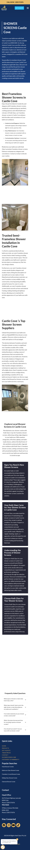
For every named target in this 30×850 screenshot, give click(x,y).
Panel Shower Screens (8, 766)
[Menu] (28, 8)
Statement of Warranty (10, 759)
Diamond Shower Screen (8, 781)
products (5, 748)
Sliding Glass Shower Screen (9, 778)
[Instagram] (9, 825)
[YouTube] (13, 825)
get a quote (6, 750)
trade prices (6, 752)
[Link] (4, 8)
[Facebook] (4, 825)
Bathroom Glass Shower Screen (10, 770)
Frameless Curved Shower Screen (11, 774)
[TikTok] (18, 825)
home (4, 746)
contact (5, 755)
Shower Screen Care (9, 757)
